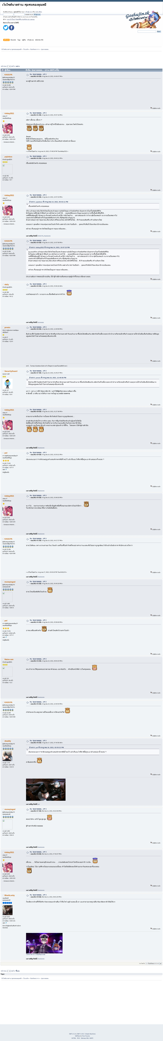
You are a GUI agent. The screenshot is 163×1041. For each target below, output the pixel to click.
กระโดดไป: (142, 963)
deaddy (8, 741)
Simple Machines (90, 1034)
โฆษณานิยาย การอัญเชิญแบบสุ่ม (35, 954)
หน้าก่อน (3, 66)
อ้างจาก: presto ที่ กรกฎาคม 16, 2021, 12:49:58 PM (47, 378)
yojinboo (8, 157)
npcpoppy (41, 322)
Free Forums (86, 1036)
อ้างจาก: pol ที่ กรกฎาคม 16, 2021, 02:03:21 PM (46, 747)
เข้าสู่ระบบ (28, 12)
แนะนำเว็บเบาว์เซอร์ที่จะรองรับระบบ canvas (21, 19)
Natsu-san (9, 659)
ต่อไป (13, 66)
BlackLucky (10, 895)
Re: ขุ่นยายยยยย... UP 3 (38, 809)
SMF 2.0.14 (72, 1034)
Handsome (47, 236)
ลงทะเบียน (38, 12)
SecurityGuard (11, 371)
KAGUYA (8, 75)
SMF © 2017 (80, 1034)
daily (7, 284)
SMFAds (77, 1036)
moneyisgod (10, 582)
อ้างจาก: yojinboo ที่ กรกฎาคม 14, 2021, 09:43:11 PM (48, 202)
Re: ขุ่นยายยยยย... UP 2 (38, 74)
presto (7, 327)
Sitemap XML (85, 1038)
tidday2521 (9, 113)
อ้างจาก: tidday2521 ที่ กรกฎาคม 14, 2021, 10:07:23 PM (49, 247)
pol (6, 453)
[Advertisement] (81, 58)
